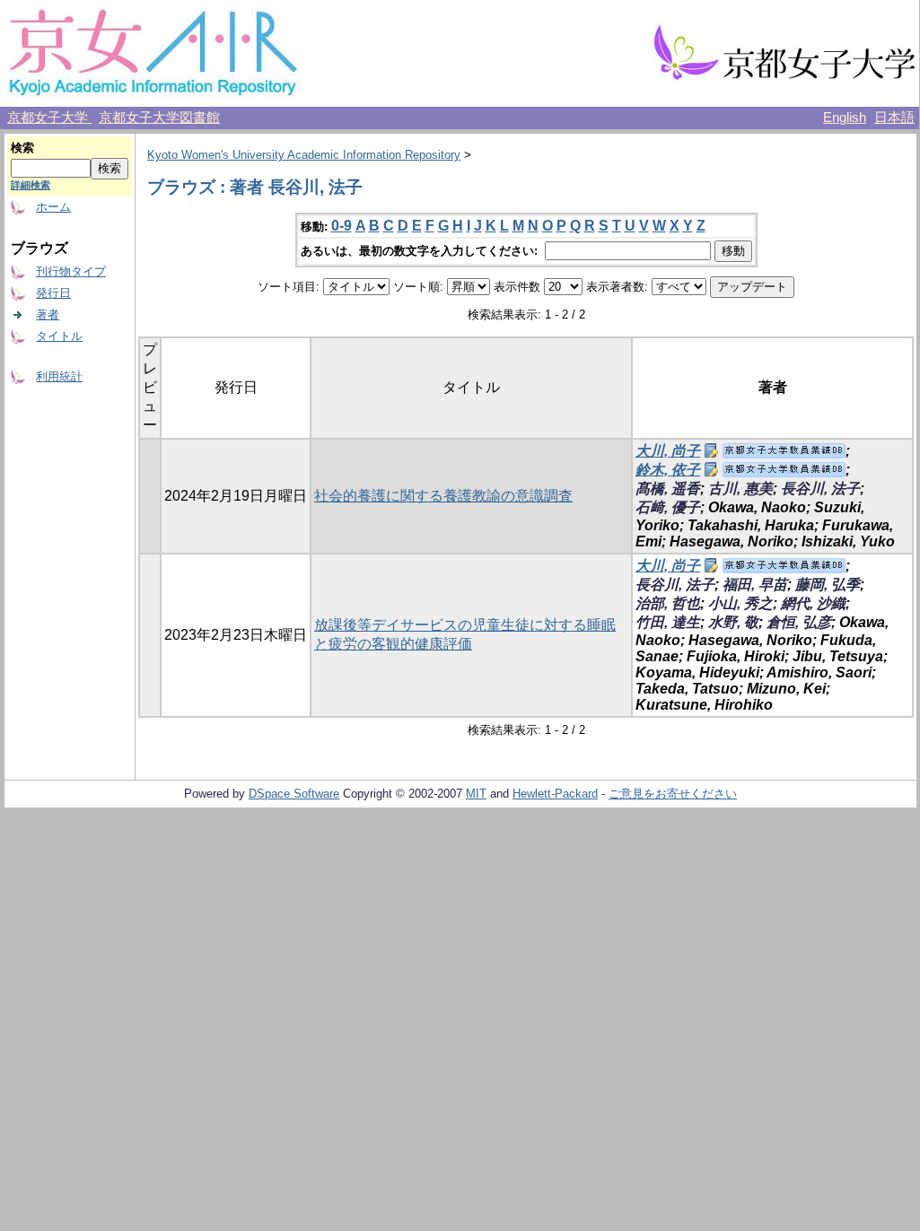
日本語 (894, 117)
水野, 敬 (733, 622)
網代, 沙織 (813, 603)
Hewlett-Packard (555, 793)
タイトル (59, 336)
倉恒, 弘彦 (799, 622)
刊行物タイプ (71, 271)
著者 (47, 314)
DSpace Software (294, 793)
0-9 (341, 225)
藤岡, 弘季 (827, 584)
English (844, 117)
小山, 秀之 (740, 603)
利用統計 (59, 376)
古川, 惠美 (740, 488)
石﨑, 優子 (667, 507)
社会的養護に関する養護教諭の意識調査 (443, 495)
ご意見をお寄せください (673, 793)
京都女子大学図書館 (159, 117)
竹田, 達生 (667, 622)
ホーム (53, 207)
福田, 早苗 (755, 584)
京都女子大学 (49, 117)
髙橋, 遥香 (667, 488)
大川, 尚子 (667, 450)
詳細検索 (30, 184)
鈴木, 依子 (667, 469)
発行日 (53, 293)
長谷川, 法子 (820, 488)
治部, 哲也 (667, 603)
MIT (476, 793)
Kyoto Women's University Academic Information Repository (303, 155)
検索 (22, 147)
